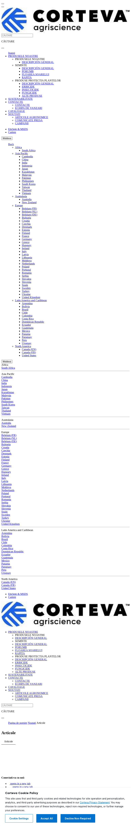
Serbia (25, 275)
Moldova (7, 138)
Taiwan (26, 187)
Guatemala (27, 327)
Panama (26, 334)
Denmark (27, 226)
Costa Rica (28, 318)
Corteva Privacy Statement (95, 802)
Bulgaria (26, 217)
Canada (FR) (29, 352)
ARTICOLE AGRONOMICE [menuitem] (31, 117)
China (25, 159)
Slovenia (26, 282)
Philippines (28, 181)
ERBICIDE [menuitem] (28, 86)
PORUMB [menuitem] (28, 71)
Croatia (26, 220)
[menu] (2, 3)
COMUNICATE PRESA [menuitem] (29, 120)
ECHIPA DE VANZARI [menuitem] (28, 108)
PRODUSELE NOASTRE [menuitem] (23, 56)
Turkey (26, 291)
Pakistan (26, 177)
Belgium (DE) (29, 214)
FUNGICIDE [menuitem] (29, 92)
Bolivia (26, 306)
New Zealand (29, 202)
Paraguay (27, 337)
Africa (18, 147)
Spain (25, 285)
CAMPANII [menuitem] (21, 123)
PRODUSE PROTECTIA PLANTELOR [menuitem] (38, 80)
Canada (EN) (29, 349)
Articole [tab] (8, 741)
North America (23, 346)
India (24, 162)
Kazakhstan (28, 171)
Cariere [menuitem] (12, 132)
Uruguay (26, 343)
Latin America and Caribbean (31, 300)
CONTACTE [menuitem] (15, 101)
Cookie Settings (19, 818)
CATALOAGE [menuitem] (16, 111)
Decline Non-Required (78, 818)
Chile (25, 312)
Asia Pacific (21, 153)
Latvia (25, 254)
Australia (27, 199)
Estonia (26, 230)
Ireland (25, 248)
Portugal (26, 269)
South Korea (28, 184)
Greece (26, 242)
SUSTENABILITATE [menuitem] (20, 98)
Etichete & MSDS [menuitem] (18, 129)
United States (29, 355)
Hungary (26, 245)
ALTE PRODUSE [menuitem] (32, 95)
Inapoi (11, 53)
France (25, 236)
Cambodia (27, 156)
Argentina (27, 303)
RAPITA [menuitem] (27, 77)
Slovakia (26, 278)
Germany (27, 239)
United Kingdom (31, 297)
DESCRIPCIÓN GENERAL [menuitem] (38, 62)
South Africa (28, 150)
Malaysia (27, 174)
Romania (27, 272)
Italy (24, 251)
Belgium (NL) (29, 211)
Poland (25, 266)
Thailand (26, 190)
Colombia (27, 315)
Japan (25, 168)
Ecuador (26, 324)
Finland (26, 233)
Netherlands (28, 263)
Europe (19, 205)
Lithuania (27, 257)
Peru (24, 340)
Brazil (25, 309)
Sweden (26, 288)
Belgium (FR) (29, 208)
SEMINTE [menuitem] (21, 65)
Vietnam (26, 193)
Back (11, 144)
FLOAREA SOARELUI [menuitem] (35, 74)
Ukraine (26, 294)
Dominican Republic (33, 321)
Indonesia (27, 165)
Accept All (47, 818)
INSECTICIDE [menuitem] (30, 89)
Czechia (26, 223)
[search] (2, 48)
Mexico (26, 331)
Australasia (21, 196)
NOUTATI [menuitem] (14, 114)
